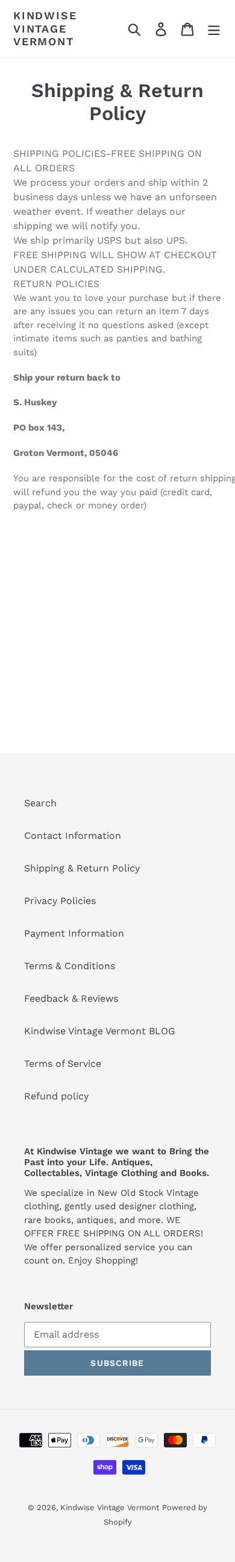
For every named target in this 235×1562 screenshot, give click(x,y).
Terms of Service (62, 1063)
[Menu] (214, 28)
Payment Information (74, 933)
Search (40, 803)
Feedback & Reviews (71, 998)
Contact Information (72, 835)
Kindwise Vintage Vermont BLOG (99, 1031)
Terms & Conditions (69, 966)
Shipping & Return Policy (82, 868)
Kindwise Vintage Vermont (45, 28)
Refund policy (56, 1096)
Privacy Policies (60, 900)
